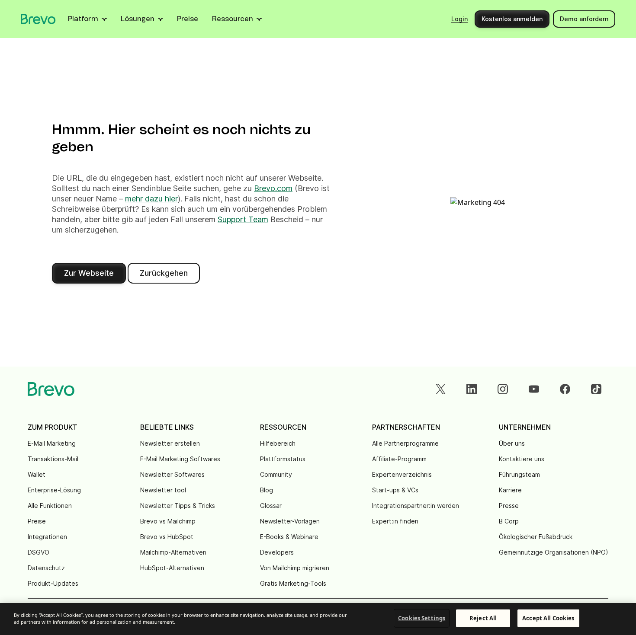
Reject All (483, 618)
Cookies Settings (421, 618)
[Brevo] (38, 19)
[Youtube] (534, 389)
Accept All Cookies (548, 618)
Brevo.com (273, 188)
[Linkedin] (471, 389)
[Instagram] (503, 389)
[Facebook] (565, 389)
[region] (318, 619)
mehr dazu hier (151, 198)
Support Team (243, 219)
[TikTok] (596, 389)
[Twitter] (440, 389)
